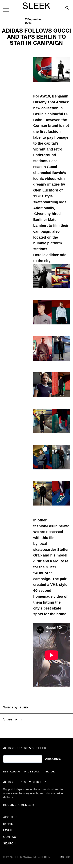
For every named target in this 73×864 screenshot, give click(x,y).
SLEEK (36, 6)
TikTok (49, 771)
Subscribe (52, 759)
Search (9, 843)
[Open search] (67, 8)
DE (68, 857)
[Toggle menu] (6, 9)
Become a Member (18, 805)
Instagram (11, 771)
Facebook (32, 771)
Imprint (9, 823)
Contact (10, 837)
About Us (11, 817)
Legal (8, 830)
